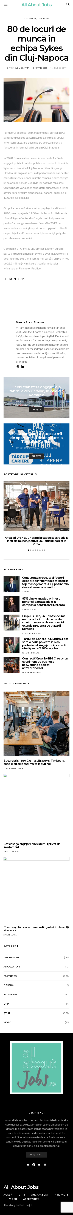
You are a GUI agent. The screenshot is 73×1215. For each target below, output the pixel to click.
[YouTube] (28, 1164)
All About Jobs (21, 1187)
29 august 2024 (11, 851)
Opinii (7, 1003)
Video (7, 1022)
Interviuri (11, 994)
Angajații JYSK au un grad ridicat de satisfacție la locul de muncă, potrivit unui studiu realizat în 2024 (36, 541)
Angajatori (30, 19)
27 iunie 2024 (10, 935)
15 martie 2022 (40, 68)
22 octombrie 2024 (13, 768)
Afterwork (11, 957)
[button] (28, 550)
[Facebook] (33, 1164)
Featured (44, 19)
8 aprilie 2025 (29, 592)
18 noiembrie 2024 (31, 653)
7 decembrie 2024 (31, 633)
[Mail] (45, 1164)
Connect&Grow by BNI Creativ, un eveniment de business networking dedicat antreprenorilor (45, 663)
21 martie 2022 (49, 448)
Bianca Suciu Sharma (18, 68)
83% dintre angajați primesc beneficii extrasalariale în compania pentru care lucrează (43, 602)
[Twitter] (39, 1164)
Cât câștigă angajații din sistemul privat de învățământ (32, 845)
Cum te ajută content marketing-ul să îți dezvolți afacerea (36, 929)
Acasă (8, 1194)
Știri (43, 384)
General (9, 985)
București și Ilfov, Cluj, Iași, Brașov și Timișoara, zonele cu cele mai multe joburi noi (34, 762)
